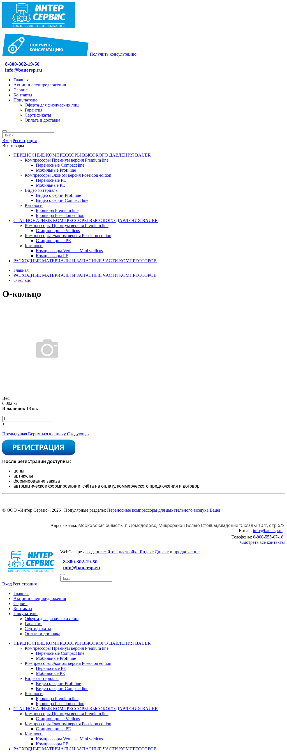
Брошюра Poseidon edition (60, 215)
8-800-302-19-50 (22, 64)
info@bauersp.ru (23, 70)
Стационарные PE (53, 240)
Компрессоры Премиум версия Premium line (66, 160)
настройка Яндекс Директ (144, 551)
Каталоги (34, 205)
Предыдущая (14, 433)
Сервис (20, 90)
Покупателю (25, 100)
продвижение (186, 551)
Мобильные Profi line (56, 170)
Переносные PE (51, 180)
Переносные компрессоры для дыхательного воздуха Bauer (163, 510)
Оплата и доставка (42, 120)
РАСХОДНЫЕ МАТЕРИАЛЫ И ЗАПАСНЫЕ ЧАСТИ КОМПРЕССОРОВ (85, 260)
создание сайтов (101, 551)
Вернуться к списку (47, 433)
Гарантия (33, 110)
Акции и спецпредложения (39, 84)
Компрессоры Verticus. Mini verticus (69, 250)
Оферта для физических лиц (52, 105)
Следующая (78, 433)
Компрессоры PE (52, 255)
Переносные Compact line (60, 165)
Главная (21, 79)
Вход (7, 140)
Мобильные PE (50, 185)
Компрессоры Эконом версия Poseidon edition (68, 175)
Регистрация (25, 140)
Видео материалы (42, 190)
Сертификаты (38, 115)
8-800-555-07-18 (268, 537)
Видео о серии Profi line (58, 195)
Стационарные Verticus (58, 230)
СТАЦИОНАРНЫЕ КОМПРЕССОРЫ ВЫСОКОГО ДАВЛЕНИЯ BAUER (85, 220)
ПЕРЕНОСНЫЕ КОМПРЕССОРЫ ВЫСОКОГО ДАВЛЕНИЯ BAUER (82, 155)
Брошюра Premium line (57, 210)
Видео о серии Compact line (62, 200)
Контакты (22, 95)
